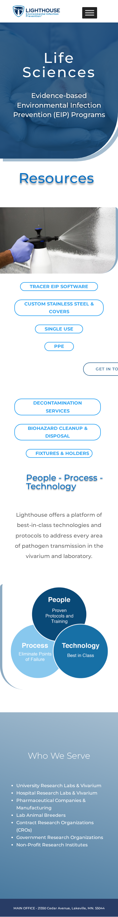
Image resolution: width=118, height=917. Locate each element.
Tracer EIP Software (59, 286)
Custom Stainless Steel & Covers (59, 307)
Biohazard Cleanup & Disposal (58, 432)
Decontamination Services (57, 406)
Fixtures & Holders (62, 453)
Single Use (59, 329)
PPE (59, 346)
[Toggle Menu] (89, 12)
